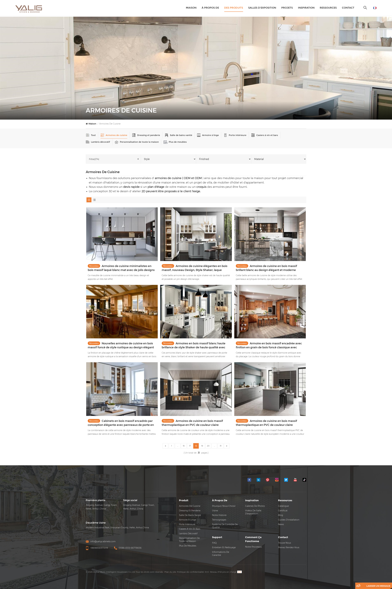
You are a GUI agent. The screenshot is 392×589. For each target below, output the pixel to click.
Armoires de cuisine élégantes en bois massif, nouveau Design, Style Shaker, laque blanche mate (194, 268)
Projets (287, 7)
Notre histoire (219, 515)
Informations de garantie (220, 553)
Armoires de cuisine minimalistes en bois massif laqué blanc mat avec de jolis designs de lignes (121, 268)
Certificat (282, 510)
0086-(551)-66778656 (130, 547)
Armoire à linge (210, 135)
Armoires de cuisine (110, 123)
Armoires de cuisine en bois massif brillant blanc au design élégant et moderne (266, 268)
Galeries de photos (255, 506)
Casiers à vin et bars (267, 135)
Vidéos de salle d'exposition (253, 512)
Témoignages (219, 519)
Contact (348, 7)
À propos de (210, 7)
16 (184, 446)
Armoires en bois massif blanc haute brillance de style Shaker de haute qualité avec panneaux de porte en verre (193, 345)
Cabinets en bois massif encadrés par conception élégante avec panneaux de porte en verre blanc (121, 423)
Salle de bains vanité (181, 135)
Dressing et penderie (148, 135)
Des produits (233, 7)
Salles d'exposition (262, 7)
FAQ (214, 542)
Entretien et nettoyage (224, 547)
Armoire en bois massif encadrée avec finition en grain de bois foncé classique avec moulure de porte (269, 345)
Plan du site (170, 572)
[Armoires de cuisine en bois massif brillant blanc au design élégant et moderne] (270, 234)
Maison (191, 7)
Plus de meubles (178, 142)
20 (208, 446)
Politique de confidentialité (190, 572)
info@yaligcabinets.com (103, 541)
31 (220, 446)
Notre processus (253, 546)
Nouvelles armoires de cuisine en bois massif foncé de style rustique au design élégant (121, 345)
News (281, 524)
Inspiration (306, 7)
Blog (280, 515)
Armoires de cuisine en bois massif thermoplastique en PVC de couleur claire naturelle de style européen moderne (192, 423)
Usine (215, 510)
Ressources (328, 7)
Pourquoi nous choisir (224, 506)
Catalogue (283, 506)
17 (190, 446)
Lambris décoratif (100, 142)
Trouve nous (284, 542)
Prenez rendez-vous (288, 547)
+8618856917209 (99, 547)
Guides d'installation (288, 519)
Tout (93, 135)
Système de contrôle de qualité (225, 526)
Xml (207, 572)
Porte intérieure (237, 135)
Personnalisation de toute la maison (139, 142)
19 (202, 446)
